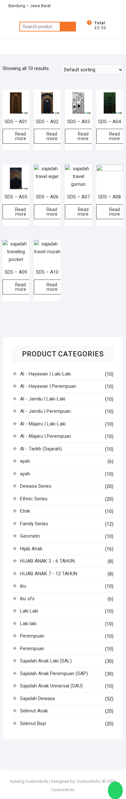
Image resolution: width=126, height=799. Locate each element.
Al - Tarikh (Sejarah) (41, 449)
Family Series (34, 524)
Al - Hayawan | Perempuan (48, 386)
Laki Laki (29, 611)
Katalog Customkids (29, 781)
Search (68, 26)
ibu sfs (27, 599)
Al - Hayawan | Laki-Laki (45, 374)
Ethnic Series (33, 499)
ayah (25, 461)
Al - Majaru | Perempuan (45, 436)
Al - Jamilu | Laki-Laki (42, 399)
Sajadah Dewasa (37, 698)
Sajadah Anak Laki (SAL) (46, 661)
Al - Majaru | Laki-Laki (43, 424)
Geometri (30, 536)
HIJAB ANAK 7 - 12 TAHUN (48, 574)
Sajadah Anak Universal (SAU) (51, 686)
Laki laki (28, 623)
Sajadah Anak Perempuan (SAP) (54, 673)
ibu (23, 586)
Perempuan (32, 636)
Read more (20, 136)
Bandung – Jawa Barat (29, 5)
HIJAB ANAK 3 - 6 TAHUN (47, 561)
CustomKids (88, 781)
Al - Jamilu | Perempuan (45, 411)
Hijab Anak (31, 549)
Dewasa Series (35, 486)
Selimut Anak (34, 711)
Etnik (25, 511)
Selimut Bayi (33, 723)
